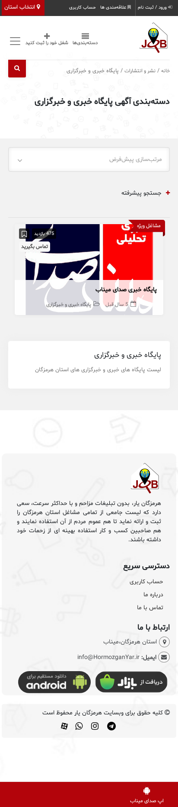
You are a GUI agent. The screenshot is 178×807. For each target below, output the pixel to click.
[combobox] (89, 159)
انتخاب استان (20, 7)
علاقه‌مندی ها (113, 7)
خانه (165, 71)
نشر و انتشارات (140, 71)
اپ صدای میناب (147, 800)
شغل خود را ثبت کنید (46, 43)
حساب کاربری (82, 7)
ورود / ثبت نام (153, 7)
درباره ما (153, 595)
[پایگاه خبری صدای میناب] (89, 269)
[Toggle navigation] (13, 40)
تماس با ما (150, 608)
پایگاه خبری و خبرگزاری (68, 304)
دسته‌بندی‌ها (85, 43)
